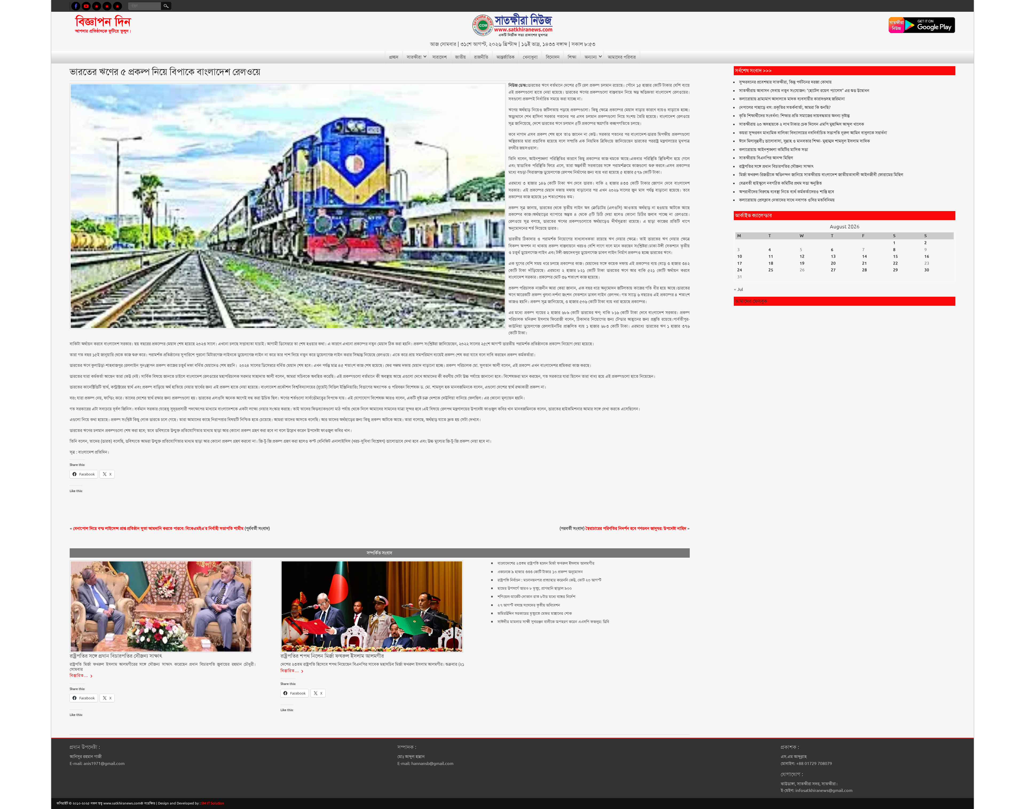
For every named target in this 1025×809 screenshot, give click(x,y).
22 (895, 263)
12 (802, 256)
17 (739, 263)
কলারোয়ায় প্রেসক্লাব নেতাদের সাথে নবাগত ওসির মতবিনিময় (787, 200)
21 (864, 263)
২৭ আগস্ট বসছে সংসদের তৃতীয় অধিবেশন (529, 605)
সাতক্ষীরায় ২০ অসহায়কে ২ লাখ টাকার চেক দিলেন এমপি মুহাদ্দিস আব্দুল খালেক (801, 124)
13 (833, 256)
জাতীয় (460, 57)
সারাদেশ (439, 57)
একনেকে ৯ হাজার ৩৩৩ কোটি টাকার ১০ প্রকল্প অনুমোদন (540, 571)
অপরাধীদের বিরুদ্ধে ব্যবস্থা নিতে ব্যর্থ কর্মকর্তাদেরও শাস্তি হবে (786, 192)
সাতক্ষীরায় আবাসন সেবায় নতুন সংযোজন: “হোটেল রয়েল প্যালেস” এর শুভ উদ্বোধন (804, 90)
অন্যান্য (591, 57)
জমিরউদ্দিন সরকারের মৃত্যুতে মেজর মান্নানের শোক (535, 613)
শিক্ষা (572, 57)
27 (833, 270)
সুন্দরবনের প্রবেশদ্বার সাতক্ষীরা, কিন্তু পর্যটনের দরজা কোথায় (785, 82)
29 (895, 270)
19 (802, 263)
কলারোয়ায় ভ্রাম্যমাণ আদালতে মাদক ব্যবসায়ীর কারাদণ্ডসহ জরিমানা (792, 99)
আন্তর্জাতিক (505, 57)
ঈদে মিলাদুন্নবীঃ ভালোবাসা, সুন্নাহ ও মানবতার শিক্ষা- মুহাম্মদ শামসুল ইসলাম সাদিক (804, 141)
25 (770, 270)
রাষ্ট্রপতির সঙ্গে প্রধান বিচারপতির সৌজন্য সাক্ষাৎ (776, 166)
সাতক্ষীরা (414, 57)
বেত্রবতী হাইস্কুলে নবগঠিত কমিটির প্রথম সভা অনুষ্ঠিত (780, 183)
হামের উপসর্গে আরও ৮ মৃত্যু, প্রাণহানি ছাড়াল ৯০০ (535, 588)
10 (739, 256)
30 (926, 270)
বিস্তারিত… (79, 675)
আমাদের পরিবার (622, 57)
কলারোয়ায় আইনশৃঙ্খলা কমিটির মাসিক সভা (773, 149)
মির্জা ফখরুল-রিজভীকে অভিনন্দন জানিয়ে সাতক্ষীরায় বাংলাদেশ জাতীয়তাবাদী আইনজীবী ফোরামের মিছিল (821, 174)
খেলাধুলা (530, 57)
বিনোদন (552, 57)
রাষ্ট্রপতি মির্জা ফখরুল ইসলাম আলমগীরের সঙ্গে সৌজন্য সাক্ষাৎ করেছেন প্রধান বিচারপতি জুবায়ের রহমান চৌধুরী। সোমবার (163, 666)
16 (926, 256)
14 (864, 256)
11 (770, 256)
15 (895, 256)
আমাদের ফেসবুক (751, 301)
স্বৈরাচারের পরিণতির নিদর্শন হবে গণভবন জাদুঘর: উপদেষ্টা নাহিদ (636, 528)
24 (739, 270)
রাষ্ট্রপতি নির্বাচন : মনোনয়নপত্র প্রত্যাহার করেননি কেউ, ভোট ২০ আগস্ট (549, 580)
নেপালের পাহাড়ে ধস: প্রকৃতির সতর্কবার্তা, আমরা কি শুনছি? (785, 107)
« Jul (738, 289)
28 (864, 270)
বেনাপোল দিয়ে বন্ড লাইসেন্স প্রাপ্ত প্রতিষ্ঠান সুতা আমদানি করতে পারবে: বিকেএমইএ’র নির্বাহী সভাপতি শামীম (158, 528)
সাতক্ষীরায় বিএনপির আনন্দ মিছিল (766, 158)
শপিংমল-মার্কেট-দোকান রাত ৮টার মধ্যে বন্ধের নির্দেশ (536, 596)
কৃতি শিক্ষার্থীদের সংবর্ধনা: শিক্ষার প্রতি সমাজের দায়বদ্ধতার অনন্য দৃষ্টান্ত (794, 115)
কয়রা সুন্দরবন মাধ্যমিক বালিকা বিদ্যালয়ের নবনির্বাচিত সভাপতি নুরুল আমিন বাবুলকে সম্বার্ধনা (813, 133)
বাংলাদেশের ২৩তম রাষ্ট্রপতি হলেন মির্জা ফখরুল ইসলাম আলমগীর (546, 563)
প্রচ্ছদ (394, 57)
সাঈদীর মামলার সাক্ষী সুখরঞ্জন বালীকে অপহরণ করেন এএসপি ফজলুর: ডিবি (553, 621)
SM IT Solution (212, 803)
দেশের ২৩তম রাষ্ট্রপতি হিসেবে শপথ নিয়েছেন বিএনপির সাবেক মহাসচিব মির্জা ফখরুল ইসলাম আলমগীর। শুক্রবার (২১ (372, 664)
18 (770, 263)
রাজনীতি (481, 57)
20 (833, 263)
